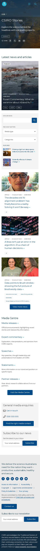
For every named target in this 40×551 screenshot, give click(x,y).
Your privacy (23, 491)
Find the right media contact (18, 423)
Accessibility (25, 484)
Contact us (9, 506)
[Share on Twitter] (14, 40)
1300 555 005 (12, 416)
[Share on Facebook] (10, 40)
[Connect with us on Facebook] (3, 478)
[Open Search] (35, 3)
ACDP (12, 107)
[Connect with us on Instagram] (7, 478)
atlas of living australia (26, 294)
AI (6, 212)
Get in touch (12, 410)
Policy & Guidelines (8, 491)
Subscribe (29, 443)
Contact (6, 36)
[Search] (34, 120)
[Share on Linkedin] (19, 40)
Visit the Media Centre (20, 392)
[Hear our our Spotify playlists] (16, 478)
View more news (20, 307)
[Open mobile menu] (29, 3)
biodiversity (9, 297)
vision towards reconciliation (26, 547)
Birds (19, 107)
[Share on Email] (24, 40)
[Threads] (21, 478)
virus (5, 107)
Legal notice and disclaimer (22, 488)
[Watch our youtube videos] (26, 478)
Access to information (10, 484)
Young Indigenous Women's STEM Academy (17, 301)
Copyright (5, 488)
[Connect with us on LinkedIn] (12, 478)
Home (3, 14)
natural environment (11, 294)
